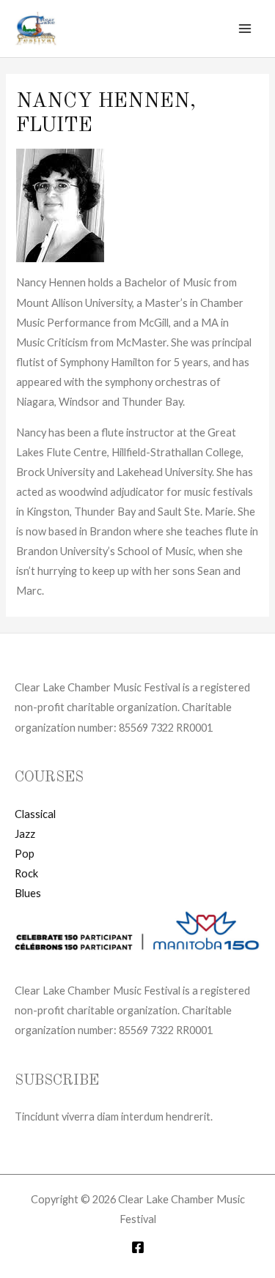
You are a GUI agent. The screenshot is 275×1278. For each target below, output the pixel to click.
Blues (28, 893)
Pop (24, 853)
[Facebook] (137, 1247)
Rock (26, 873)
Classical (35, 814)
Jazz (25, 834)
